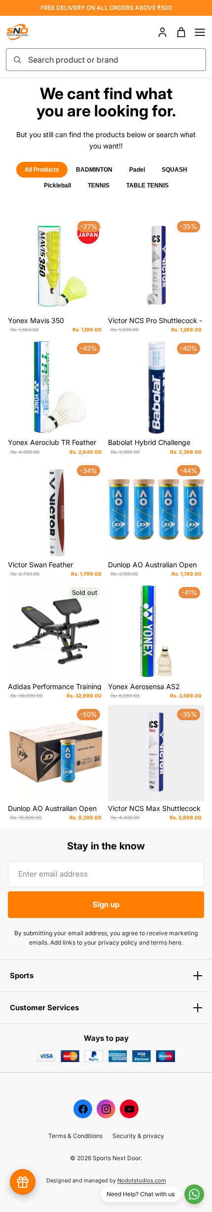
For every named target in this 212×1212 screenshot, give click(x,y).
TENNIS (98, 185)
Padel (137, 169)
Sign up (106, 904)
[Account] (162, 32)
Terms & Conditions (75, 1135)
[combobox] (114, 60)
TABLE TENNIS (147, 185)
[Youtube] (129, 1109)
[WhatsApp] (194, 1194)
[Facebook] (82, 1109)
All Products (42, 169)
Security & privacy (138, 1135)
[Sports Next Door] (27, 32)
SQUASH (174, 169)
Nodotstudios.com (141, 1180)
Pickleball (57, 185)
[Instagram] (106, 1109)
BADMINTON (94, 169)
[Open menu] (200, 32)
